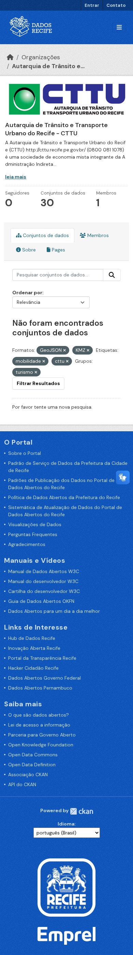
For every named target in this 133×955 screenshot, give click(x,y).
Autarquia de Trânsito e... (48, 66)
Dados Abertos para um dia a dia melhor (54, 611)
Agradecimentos (26, 544)
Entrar (92, 5)
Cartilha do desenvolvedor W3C (44, 591)
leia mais (15, 177)
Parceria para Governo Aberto (42, 735)
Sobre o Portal (24, 453)
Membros (97, 235)
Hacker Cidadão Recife (33, 668)
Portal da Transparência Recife (42, 658)
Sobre (28, 250)
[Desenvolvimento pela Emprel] (66, 935)
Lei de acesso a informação (39, 725)
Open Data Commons (33, 755)
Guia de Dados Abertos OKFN (41, 601)
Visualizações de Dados (34, 524)
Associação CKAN (28, 774)
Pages (57, 250)
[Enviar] (112, 275)
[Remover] (64, 350)
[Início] (10, 57)
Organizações (40, 57)
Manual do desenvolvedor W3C (43, 581)
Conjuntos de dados (45, 235)
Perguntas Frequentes (32, 534)
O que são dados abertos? (38, 715)
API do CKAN (22, 784)
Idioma (66, 824)
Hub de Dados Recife (31, 638)
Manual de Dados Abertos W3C (43, 571)
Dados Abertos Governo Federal (44, 678)
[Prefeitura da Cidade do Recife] (66, 887)
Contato (115, 5)
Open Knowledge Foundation (40, 745)
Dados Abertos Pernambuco (40, 688)
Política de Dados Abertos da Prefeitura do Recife (64, 497)
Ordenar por (27, 292)
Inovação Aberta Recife (34, 648)
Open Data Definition (32, 764)
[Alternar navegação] (119, 28)
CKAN (81, 811)
